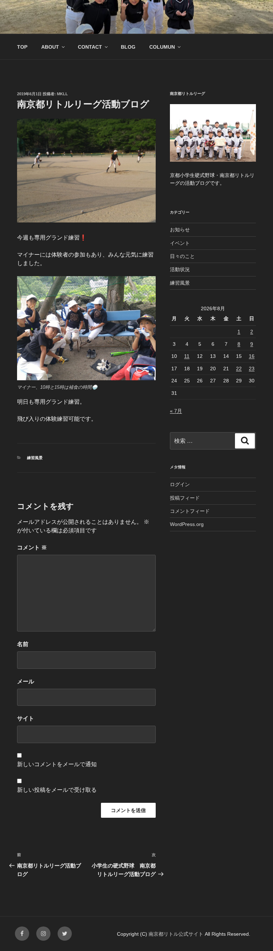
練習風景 (35, 458)
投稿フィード (185, 498)
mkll (62, 94)
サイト (25, 718)
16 (252, 356)
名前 (22, 644)
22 (239, 368)
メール (25, 681)
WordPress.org (187, 524)
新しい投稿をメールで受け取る (57, 790)
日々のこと (182, 256)
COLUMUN (162, 47)
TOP (22, 47)
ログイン (180, 484)
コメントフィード (190, 511)
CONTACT (90, 47)
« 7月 (176, 411)
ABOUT (50, 47)
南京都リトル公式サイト (177, 934)
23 (252, 368)
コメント (32, 547)
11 (186, 356)
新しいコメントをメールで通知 (57, 764)
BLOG (128, 47)
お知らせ (180, 229)
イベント (180, 243)
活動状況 (180, 269)
